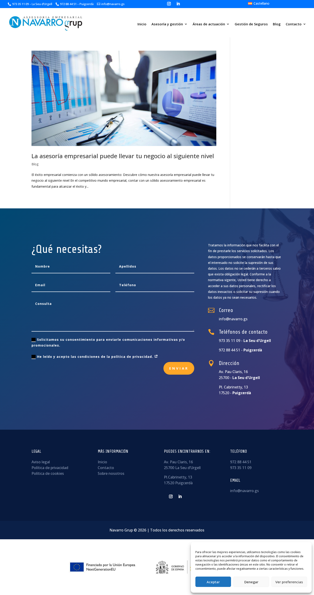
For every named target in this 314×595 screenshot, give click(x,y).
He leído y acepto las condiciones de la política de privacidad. (95, 356)
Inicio (141, 24)
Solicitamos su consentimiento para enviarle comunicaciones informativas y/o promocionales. (108, 342)
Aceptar (213, 582)
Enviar (178, 368)
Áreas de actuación (209, 24)
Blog (277, 24)
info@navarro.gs (244, 490)
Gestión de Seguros (251, 24)
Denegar (251, 582)
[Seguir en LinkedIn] (178, 3)
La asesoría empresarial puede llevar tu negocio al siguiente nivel (122, 156)
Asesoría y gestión (167, 24)
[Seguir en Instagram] (169, 3)
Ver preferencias (289, 582)
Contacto (294, 24)
